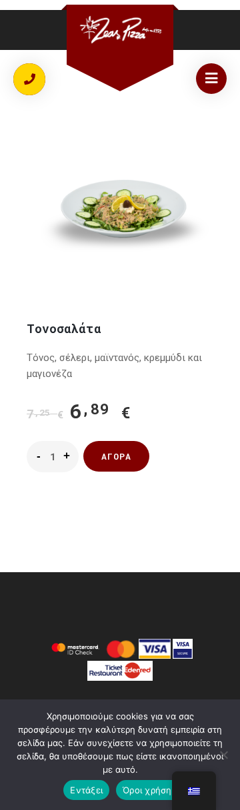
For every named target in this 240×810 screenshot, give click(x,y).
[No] (223, 754)
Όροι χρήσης (150, 790)
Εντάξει (86, 790)
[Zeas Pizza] (120, 30)
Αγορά (116, 456)
